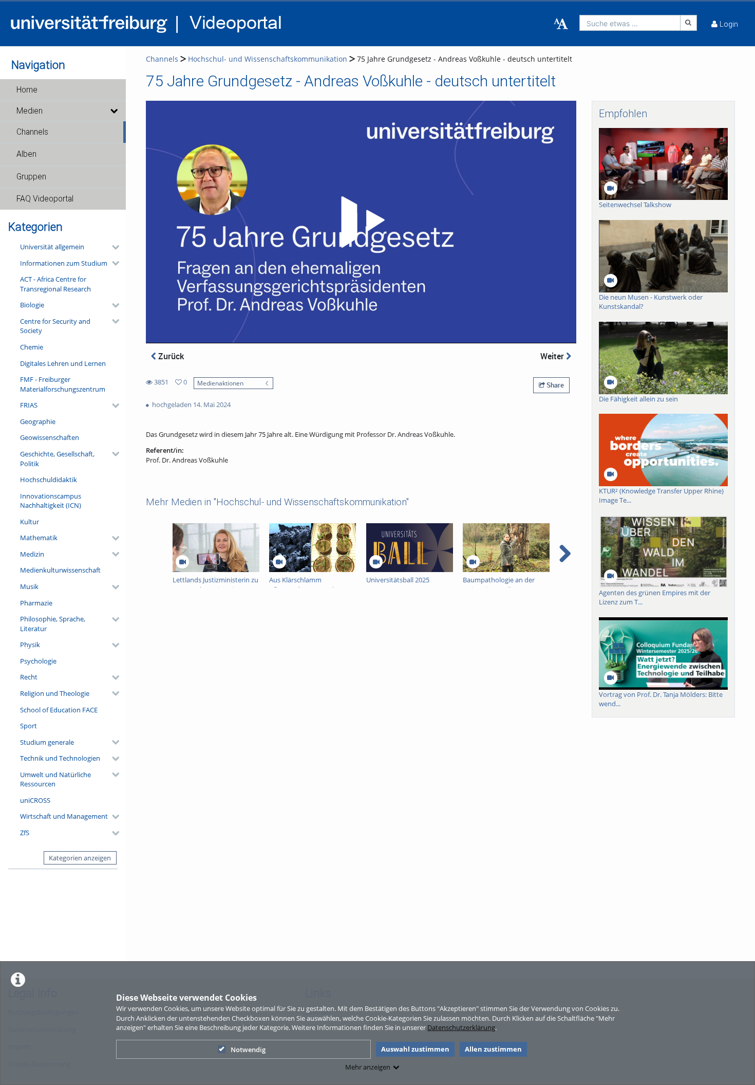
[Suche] (688, 23)
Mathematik (39, 537)
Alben (26, 154)
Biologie (32, 304)
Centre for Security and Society (55, 326)
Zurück (170, 356)
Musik (29, 586)
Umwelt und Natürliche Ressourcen (55, 779)
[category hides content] (112, 247)
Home (26, 90)
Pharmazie (36, 603)
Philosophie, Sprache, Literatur (52, 623)
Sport (28, 725)
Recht (28, 677)
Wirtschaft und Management (64, 816)
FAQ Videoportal (44, 199)
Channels (32, 132)
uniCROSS (35, 800)
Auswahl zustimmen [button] (415, 1049)
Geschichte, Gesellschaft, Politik (57, 458)
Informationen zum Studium (63, 263)
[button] (63, 90)
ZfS (24, 832)
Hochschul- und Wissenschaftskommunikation (267, 59)
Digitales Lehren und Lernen (63, 363)
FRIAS (28, 405)
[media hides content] (113, 111)
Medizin (32, 554)
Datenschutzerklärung (461, 1027)
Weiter (553, 356)
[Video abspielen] (361, 222)
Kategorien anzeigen (80, 857)
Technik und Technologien (60, 758)
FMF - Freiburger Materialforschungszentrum (62, 384)
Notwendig (248, 1049)
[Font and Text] (561, 24)
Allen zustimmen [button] (493, 1049)
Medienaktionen (220, 383)
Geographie (37, 421)
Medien (29, 111)
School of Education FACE (59, 709)
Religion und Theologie (54, 693)
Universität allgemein (52, 246)
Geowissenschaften (49, 437)
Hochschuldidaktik (48, 479)
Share (554, 385)
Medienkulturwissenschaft (60, 570)
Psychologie (38, 661)
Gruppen (31, 176)
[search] (630, 23)
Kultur (29, 521)
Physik (30, 644)
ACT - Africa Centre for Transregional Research (55, 283)
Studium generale (47, 742)
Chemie (31, 347)
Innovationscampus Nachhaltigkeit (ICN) (50, 500)
